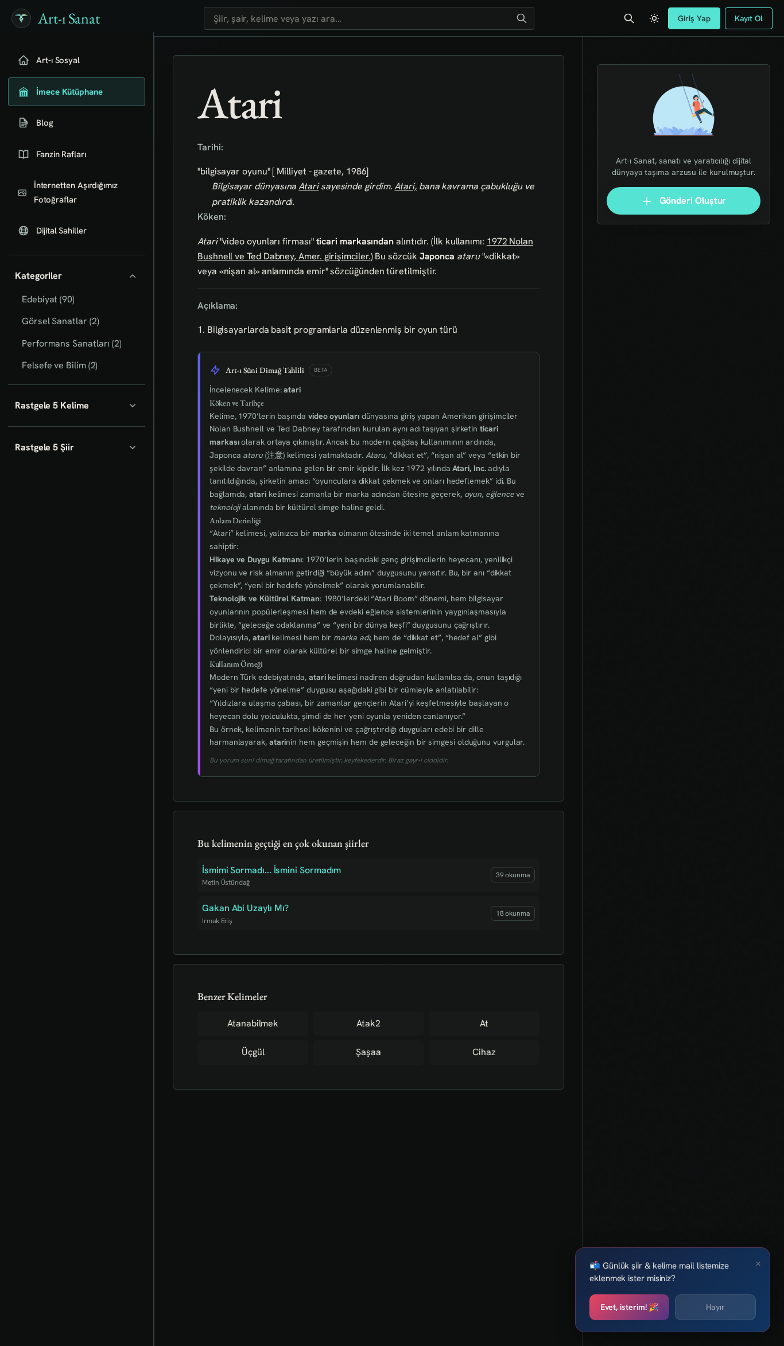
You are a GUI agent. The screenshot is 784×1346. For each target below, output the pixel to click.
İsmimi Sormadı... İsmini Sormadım (271, 870)
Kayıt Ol (749, 18)
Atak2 (368, 1023)
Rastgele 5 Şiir (44, 447)
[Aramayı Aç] (629, 18)
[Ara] (521, 18)
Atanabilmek (252, 1023)
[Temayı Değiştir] (654, 18)
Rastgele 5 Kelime (52, 405)
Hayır (715, 1307)
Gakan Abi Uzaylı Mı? (245, 908)
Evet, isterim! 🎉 (629, 1307)
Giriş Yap (694, 18)
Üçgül (253, 1052)
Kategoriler (38, 276)
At (484, 1023)
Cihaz (484, 1052)
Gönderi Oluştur (692, 200)
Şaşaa (368, 1052)
